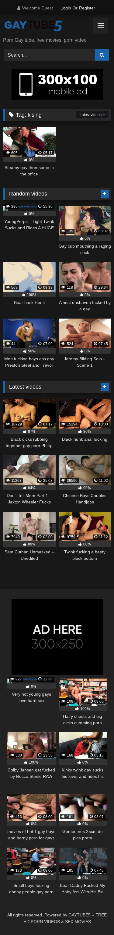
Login (65, 7)
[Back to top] (95, 917)
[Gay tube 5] (47, 26)
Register (87, 7)
